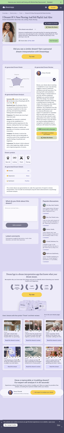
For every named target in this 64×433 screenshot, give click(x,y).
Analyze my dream (52, 23)
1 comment (46, 213)
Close (58, 425)
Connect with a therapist (48, 129)
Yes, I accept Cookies (10, 425)
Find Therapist (54, 41)
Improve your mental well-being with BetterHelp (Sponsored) (27, 2)
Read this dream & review (12, 340)
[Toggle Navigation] (60, 7)
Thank (20, 13)
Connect (49, 2)
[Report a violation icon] (35, 29)
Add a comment (17, 225)
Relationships (13, 13)
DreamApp (5, 13)
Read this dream (12, 366)
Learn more (52, 422)
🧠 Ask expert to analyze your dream (47, 133)
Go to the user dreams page (52, 314)
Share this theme (53, 27)
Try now (53, 7)
